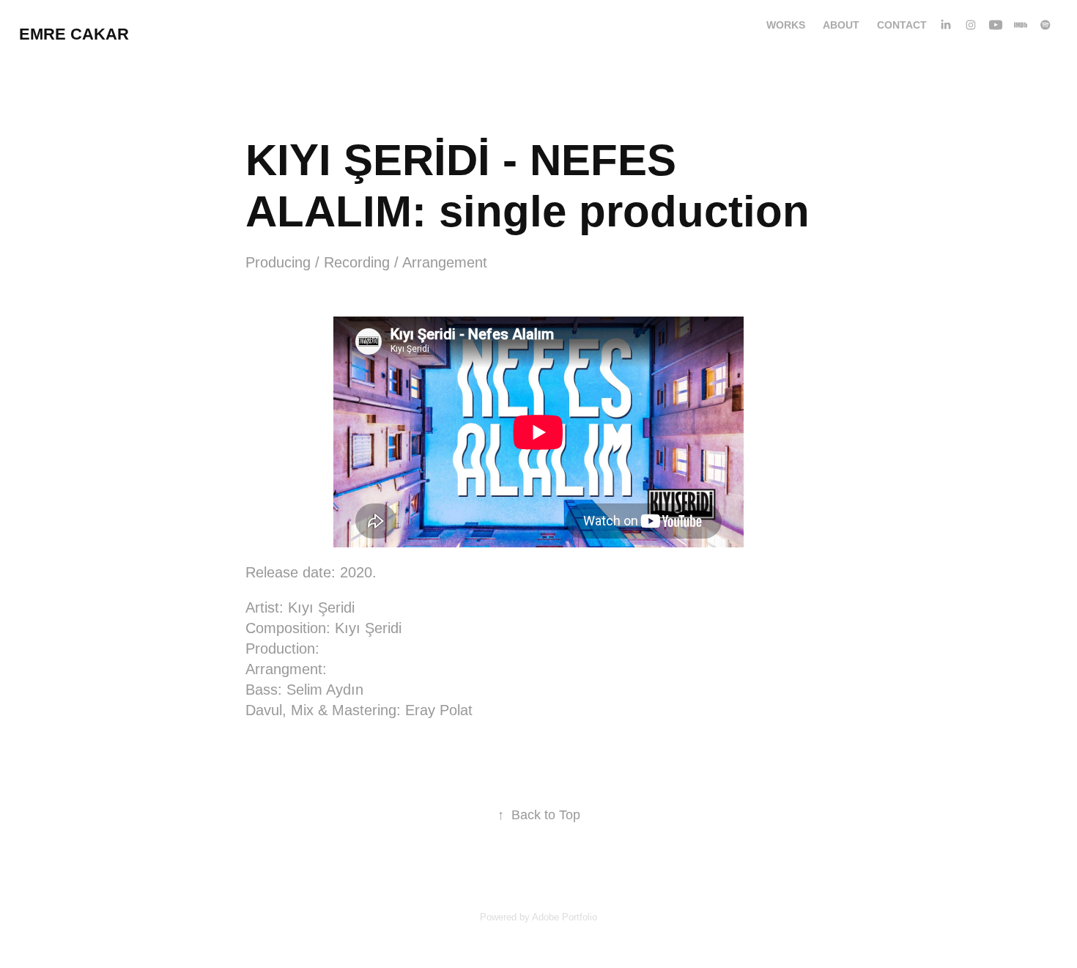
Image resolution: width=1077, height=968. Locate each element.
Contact (902, 25)
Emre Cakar (74, 34)
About (841, 25)
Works (785, 25)
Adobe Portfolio (564, 917)
